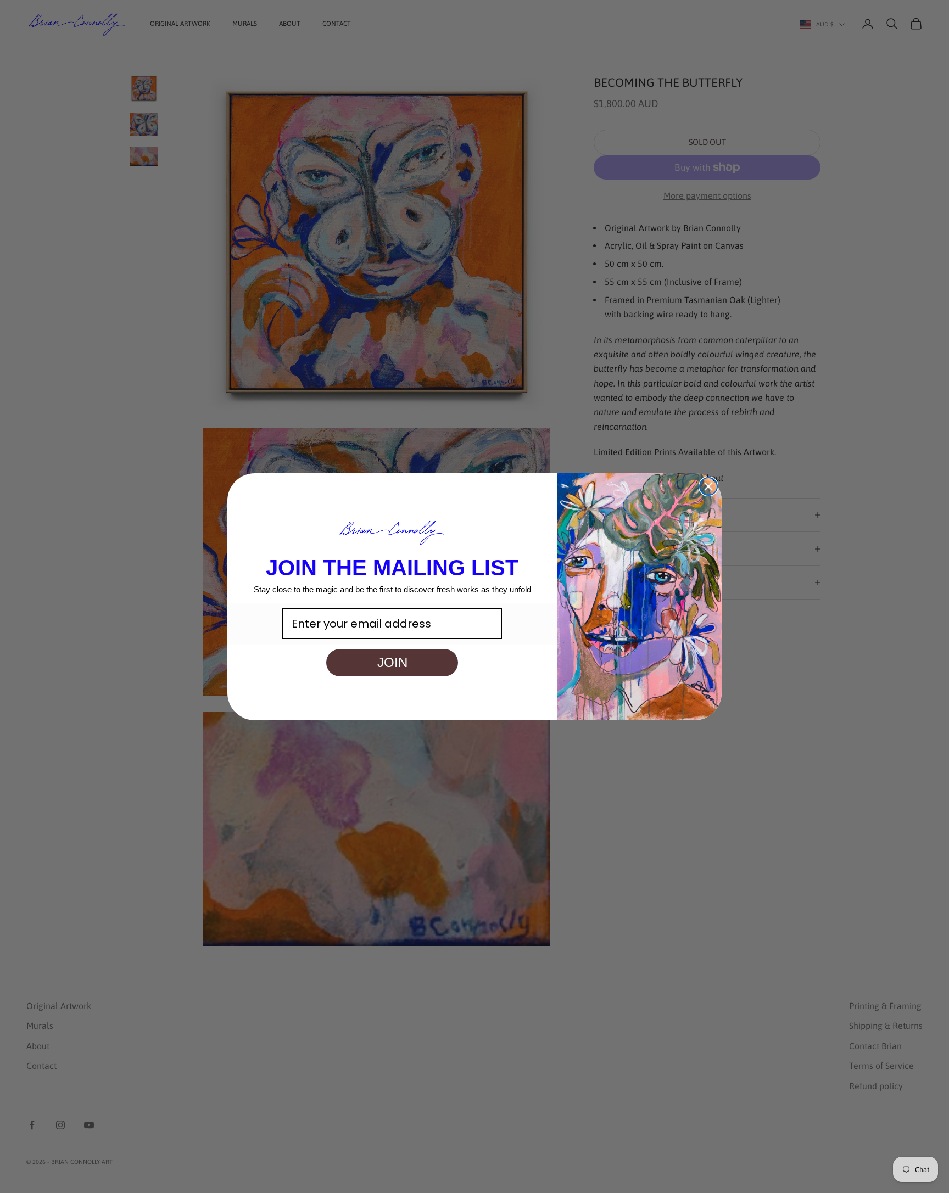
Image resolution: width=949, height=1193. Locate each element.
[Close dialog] (708, 486)
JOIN (392, 662)
